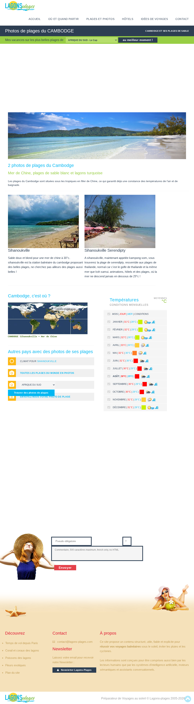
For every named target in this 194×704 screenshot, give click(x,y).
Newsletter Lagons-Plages (75, 670)
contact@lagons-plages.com (75, 641)
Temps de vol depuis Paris (21, 643)
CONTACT (182, 19)
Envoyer (65, 567)
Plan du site (12, 672)
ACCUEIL (35, 19)
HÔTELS (127, 19)
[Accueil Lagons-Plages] (20, 6)
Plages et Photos (100, 19)
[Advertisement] (97, 77)
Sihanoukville (46, 361)
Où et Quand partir (63, 19)
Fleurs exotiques (15, 665)
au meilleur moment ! (138, 40)
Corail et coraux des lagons (22, 650)
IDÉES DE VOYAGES (154, 19)
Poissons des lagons (18, 657)
